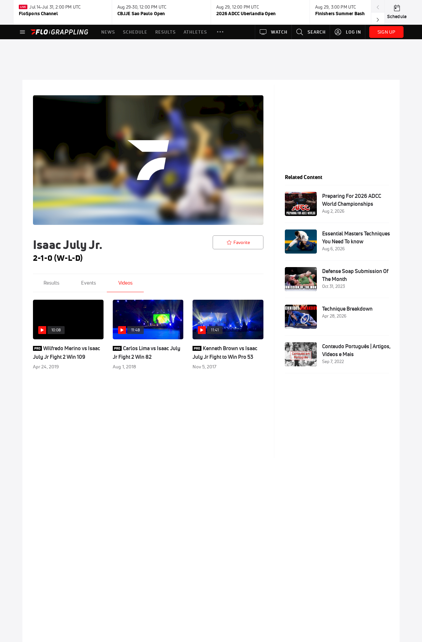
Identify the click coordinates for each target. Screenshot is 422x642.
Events (88, 283)
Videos (125, 283)
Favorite (241, 242)
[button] (220, 32)
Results (51, 283)
